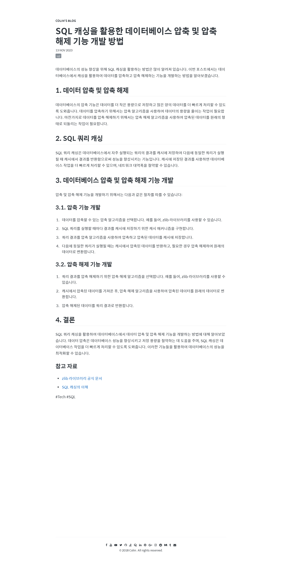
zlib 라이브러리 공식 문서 (82, 378)
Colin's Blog (66, 20)
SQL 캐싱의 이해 (75, 387)
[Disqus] (141, 472)
